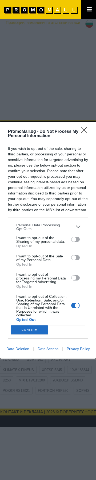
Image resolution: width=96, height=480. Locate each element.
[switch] (75, 239)
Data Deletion (17, 349)
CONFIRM (30, 329)
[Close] (86, 132)
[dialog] (48, 240)
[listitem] (48, 227)
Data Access (48, 349)
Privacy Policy (78, 349)
